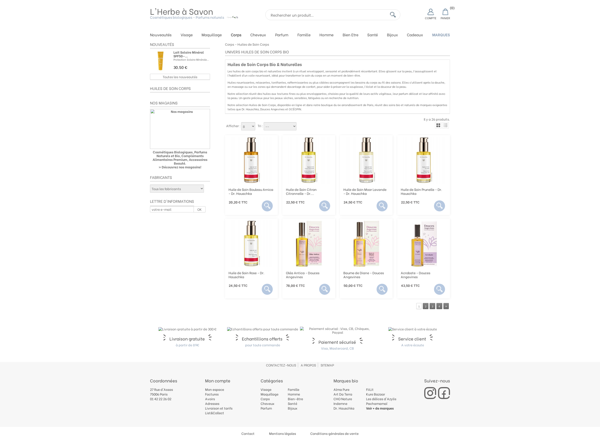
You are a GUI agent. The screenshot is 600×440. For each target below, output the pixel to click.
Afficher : (233, 125)
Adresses (212, 403)
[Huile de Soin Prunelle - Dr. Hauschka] (423, 160)
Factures (212, 394)
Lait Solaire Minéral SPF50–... (188, 54)
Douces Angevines (272, 109)
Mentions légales (282, 433)
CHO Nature (343, 398)
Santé (372, 35)
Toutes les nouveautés (180, 76)
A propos (308, 364)
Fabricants (161, 177)
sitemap (327, 364)
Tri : (260, 125)
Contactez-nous (281, 364)
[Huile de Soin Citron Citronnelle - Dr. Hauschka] (309, 160)
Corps (236, 35)
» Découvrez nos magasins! (180, 166)
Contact (248, 433)
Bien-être (295, 398)
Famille (304, 35)
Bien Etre (350, 35)
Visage (187, 35)
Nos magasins (164, 102)
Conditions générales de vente (334, 433)
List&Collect (214, 412)
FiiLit (370, 389)
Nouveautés (161, 35)
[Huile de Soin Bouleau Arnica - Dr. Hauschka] (251, 160)
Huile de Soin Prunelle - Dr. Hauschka (421, 191)
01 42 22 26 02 (160, 398)
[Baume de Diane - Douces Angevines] (366, 243)
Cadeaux (415, 35)
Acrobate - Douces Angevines (415, 274)
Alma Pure (341, 389)
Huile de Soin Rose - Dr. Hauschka (246, 274)
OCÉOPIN (295, 109)
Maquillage (212, 35)
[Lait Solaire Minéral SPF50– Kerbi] (160, 60)
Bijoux (392, 35)
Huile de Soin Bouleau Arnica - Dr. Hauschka (251, 191)
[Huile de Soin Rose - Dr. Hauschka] (251, 243)
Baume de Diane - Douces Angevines (363, 274)
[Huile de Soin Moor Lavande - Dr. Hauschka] (366, 160)
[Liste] (445, 125)
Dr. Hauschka (250, 109)
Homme (326, 35)
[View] (267, 205)
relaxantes (263, 82)
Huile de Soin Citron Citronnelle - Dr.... (301, 191)
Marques (441, 35)
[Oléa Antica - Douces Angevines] (309, 243)
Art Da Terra (343, 394)
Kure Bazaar (375, 394)
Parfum (281, 35)
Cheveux (258, 35)
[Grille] (438, 125)
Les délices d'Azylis (381, 398)
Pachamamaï (376, 403)
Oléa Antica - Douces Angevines (302, 274)
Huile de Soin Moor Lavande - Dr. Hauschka (364, 191)
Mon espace (214, 389)
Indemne (340, 403)
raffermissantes (297, 82)
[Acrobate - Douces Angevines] (423, 243)
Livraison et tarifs (218, 408)
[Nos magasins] (180, 129)
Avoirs (210, 398)
